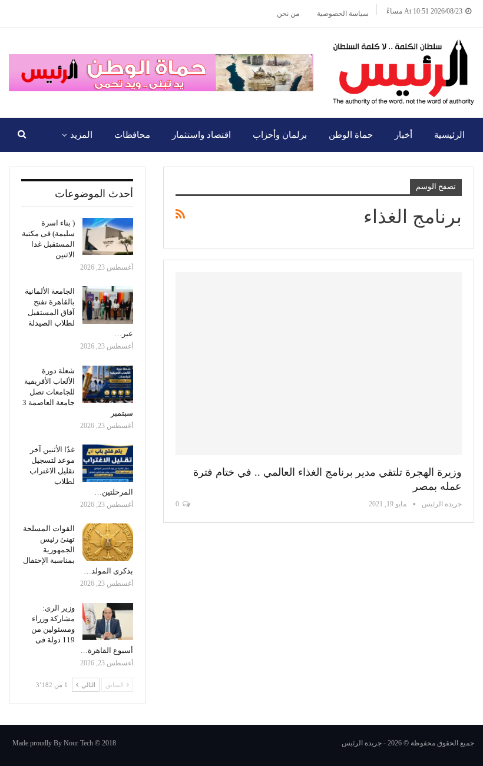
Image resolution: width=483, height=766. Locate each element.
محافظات (132, 135)
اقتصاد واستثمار (201, 135)
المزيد (81, 135)
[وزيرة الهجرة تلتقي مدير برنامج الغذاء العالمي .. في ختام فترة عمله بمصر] (319, 363)
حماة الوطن (351, 135)
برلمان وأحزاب (280, 135)
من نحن (288, 13)
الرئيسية (449, 135)
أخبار (403, 135)
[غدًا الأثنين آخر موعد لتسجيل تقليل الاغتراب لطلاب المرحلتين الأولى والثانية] (107, 463)
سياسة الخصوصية (343, 13)
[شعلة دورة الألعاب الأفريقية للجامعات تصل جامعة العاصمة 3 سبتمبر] (107, 384)
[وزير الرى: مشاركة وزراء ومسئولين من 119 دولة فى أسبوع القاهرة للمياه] (107, 622)
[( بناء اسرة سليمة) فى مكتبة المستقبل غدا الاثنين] (107, 237)
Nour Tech (78, 743)
